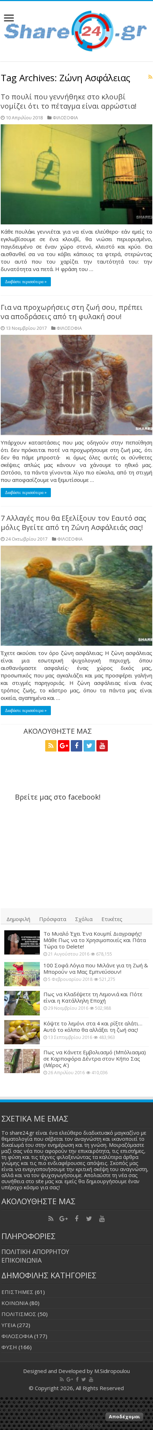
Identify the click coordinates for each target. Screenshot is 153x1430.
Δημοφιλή (18, 918)
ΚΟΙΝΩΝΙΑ (14, 1302)
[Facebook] (76, 746)
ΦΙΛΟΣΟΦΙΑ (65, 117)
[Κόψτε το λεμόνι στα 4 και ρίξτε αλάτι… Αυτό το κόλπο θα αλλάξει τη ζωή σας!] (22, 1032)
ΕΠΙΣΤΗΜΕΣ (17, 1291)
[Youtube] (102, 746)
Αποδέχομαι (124, 1416)
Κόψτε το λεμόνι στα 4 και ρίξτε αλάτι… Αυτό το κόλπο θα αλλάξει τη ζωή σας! (92, 1026)
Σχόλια (84, 918)
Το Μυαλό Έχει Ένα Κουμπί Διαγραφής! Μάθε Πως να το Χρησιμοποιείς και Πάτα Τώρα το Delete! (94, 940)
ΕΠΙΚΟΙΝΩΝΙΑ (21, 1260)
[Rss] (51, 746)
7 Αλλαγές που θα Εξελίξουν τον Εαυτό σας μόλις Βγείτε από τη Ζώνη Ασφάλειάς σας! (73, 522)
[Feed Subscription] (150, 76)
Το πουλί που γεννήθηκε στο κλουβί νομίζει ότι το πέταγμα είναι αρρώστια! (69, 101)
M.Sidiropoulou (112, 1370)
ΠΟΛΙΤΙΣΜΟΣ (18, 1313)
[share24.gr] (76, 29)
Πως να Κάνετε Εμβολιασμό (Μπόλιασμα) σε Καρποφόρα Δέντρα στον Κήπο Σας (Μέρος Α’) (94, 1058)
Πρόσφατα (52, 918)
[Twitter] (89, 746)
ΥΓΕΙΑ (8, 1324)
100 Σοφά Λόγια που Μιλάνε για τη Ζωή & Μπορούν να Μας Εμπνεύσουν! (95, 968)
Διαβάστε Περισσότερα (76, 1425)
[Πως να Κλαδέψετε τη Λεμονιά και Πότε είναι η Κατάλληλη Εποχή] (22, 1003)
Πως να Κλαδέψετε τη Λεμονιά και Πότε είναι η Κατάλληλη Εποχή (92, 997)
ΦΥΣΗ (9, 1347)
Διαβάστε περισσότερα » (26, 281)
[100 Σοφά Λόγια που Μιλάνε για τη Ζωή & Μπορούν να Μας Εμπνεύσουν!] (22, 974)
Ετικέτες (111, 918)
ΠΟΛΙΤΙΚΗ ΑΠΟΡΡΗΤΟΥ (35, 1251)
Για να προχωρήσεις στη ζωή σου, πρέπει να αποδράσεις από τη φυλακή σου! (72, 311)
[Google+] (63, 746)
